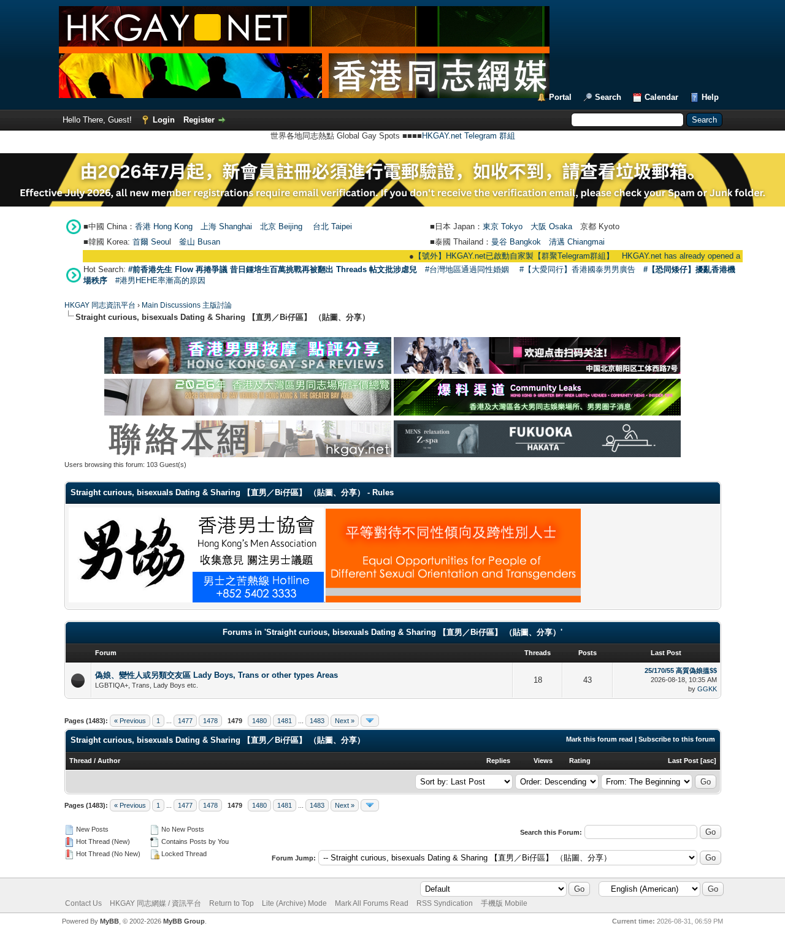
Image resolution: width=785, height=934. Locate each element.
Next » (344, 720)
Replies (498, 760)
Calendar (661, 97)
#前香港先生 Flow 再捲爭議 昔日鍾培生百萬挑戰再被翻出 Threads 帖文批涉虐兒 (272, 269)
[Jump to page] (370, 721)
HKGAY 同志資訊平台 (100, 305)
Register (199, 119)
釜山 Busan (199, 241)
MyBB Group (184, 921)
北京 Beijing (281, 226)
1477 (185, 720)
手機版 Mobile (504, 903)
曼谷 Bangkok (516, 241)
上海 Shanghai (226, 226)
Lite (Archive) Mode (294, 903)
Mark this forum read (599, 739)
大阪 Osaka (551, 226)
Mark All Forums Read (371, 903)
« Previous (130, 720)
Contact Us (83, 903)
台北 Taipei (332, 226)
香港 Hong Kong (164, 226)
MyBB (109, 921)
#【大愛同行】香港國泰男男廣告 (577, 269)
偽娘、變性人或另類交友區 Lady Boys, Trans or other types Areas (216, 675)
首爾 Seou (150, 241)
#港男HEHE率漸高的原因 (160, 280)
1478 (210, 720)
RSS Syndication (444, 903)
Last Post (683, 760)
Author (109, 760)
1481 (284, 720)
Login (164, 119)
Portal (560, 97)
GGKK (707, 689)
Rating (580, 760)
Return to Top (231, 903)
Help (710, 97)
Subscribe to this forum (676, 739)
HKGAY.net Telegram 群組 (468, 135)
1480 (259, 720)
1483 (317, 720)
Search (608, 97)
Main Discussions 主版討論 (187, 305)
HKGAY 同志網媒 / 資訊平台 (155, 903)
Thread (80, 760)
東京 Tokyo (503, 226)
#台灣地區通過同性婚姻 (467, 269)
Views (543, 760)
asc (708, 760)
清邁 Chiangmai (577, 241)
